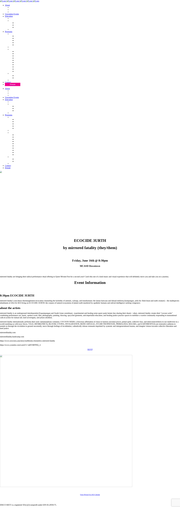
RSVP (90, 349)
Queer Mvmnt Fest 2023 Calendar (90, 495)
